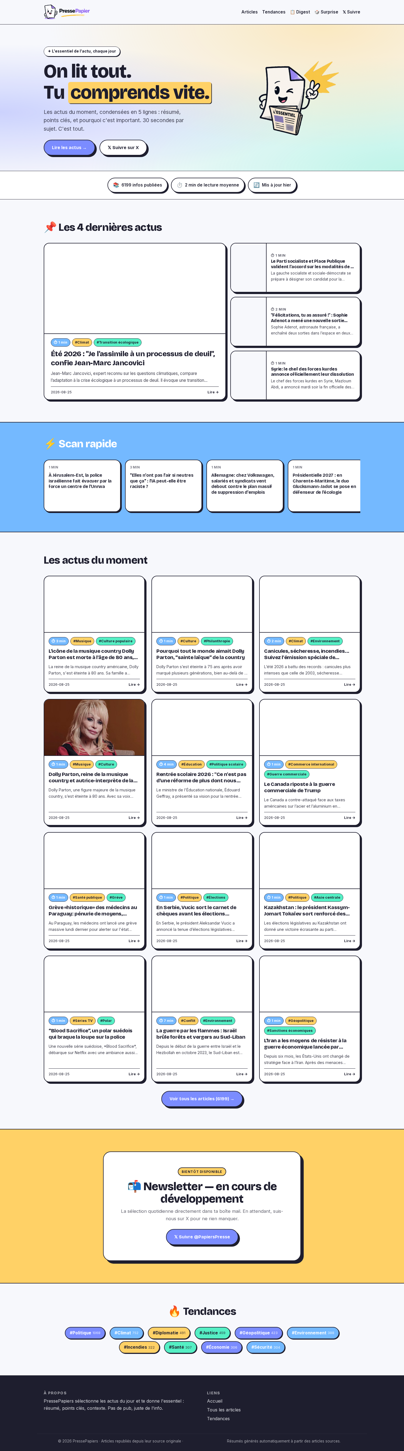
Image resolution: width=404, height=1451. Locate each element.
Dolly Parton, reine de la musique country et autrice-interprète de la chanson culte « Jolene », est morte (91, 780)
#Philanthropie (217, 641)
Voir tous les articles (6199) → (202, 1098)
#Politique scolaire (226, 764)
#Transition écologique (118, 342)
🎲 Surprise (326, 12)
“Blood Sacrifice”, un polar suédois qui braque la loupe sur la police (90, 1034)
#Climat (82, 342)
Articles (249, 12)
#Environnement (325, 641)
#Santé (180, 1347)
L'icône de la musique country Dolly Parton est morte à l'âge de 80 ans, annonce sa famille (91, 657)
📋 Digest (300, 12)
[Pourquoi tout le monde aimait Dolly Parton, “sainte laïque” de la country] (202, 604)
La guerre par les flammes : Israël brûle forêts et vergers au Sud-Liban (200, 1034)
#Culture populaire (115, 641)
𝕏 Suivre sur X (123, 147)
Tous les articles (224, 1409)
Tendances (274, 12)
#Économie (221, 1347)
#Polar (106, 1021)
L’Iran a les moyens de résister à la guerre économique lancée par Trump (305, 1047)
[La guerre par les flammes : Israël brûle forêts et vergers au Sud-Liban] (202, 984)
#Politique (190, 897)
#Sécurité (265, 1347)
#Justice (212, 1332)
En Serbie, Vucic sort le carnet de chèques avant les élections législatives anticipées (196, 913)
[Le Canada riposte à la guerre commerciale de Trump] (310, 728)
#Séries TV (83, 1021)
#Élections (215, 897)
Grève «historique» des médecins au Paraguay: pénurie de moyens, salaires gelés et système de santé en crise (93, 916)
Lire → (213, 392)
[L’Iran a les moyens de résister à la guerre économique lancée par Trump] (310, 984)
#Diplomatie (169, 1332)
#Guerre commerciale (286, 774)
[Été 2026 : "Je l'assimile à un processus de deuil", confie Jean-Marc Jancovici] (134, 288)
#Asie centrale (327, 897)
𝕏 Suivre (351, 12)
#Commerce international (311, 764)
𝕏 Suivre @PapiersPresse (202, 1236)
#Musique (82, 641)
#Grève (116, 897)
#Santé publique (87, 897)
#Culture (188, 641)
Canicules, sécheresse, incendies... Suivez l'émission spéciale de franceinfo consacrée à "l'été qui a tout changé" (306, 660)
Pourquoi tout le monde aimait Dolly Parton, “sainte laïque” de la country (200, 654)
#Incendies (139, 1347)
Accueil (214, 1401)
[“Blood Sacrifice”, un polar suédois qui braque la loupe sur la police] (94, 984)
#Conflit (188, 1021)
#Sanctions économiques (290, 1030)
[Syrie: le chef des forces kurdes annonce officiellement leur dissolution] (249, 375)
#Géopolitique (301, 1021)
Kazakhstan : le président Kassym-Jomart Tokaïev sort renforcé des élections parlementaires (307, 913)
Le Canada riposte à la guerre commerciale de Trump (299, 787)
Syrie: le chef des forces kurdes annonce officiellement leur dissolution (312, 371)
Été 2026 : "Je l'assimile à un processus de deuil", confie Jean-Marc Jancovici (133, 358)
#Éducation (191, 764)
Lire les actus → (69, 147)
